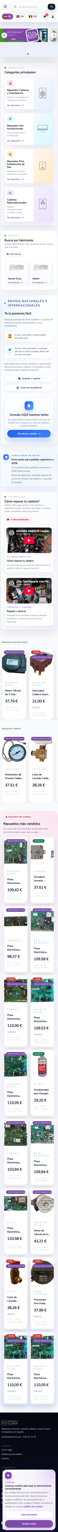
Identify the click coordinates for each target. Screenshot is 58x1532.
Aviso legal (6, 1449)
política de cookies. (33, 1506)
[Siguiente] (54, 35)
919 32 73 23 (29, 1436)
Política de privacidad (11, 1454)
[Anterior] (4, 35)
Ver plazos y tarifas (27, 433)
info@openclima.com (11, 1436)
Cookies (5, 1458)
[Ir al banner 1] (28, 54)
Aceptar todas (29, 1523)
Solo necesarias (29, 1514)
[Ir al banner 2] (30, 54)
